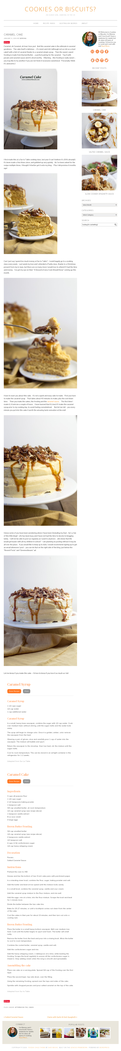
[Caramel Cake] (99, 88)
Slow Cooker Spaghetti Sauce (99, 194)
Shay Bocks (53, 1047)
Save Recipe (14, 691)
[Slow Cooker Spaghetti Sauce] (99, 172)
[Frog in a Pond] (93, 1033)
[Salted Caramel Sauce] (99, 130)
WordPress (104, 1047)
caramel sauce (53, 401)
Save (7, 42)
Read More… (105, 46)
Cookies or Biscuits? (60, 9)
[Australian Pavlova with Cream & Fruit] (105, 1033)
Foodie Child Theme (36, 1047)
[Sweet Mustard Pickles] (57, 1033)
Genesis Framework (79, 1047)
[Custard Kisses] (69, 1033)
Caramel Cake (99, 110)
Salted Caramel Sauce (99, 152)
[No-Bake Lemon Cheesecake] (45, 1033)
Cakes (31, 1007)
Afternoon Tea (21, 1007)
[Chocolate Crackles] (81, 1033)
